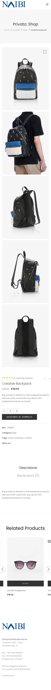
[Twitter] (18, 443)
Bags (25, 30)
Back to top (46, 683)
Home (7, 30)
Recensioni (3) (28, 475)
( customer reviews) (23, 378)
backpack (19, 438)
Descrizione (28, 468)
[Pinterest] (27, 443)
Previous (2, 569)
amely (11, 438)
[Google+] (22, 443)
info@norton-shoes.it (12, 659)
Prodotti (16, 30)
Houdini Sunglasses (16, 590)
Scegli (25, 583)
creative (28, 438)
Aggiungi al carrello (19, 417)
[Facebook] (13, 443)
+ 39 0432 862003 (13, 652)
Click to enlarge (44, 206)
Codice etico (8, 675)
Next (48, 569)
